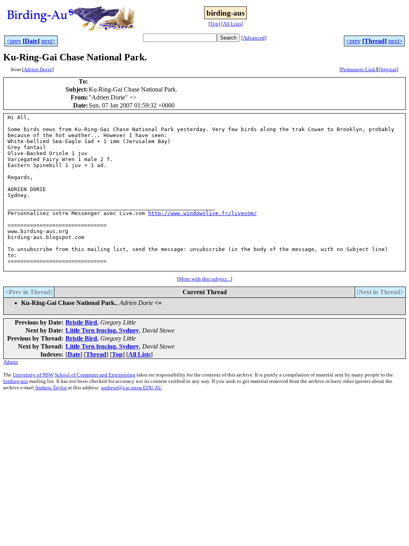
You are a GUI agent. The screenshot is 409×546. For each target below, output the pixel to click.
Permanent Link (358, 69)
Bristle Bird (81, 322)
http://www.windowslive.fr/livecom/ (202, 213)
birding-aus (15, 381)
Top (214, 24)
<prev (13, 41)
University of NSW (33, 375)
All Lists (232, 24)
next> (48, 41)
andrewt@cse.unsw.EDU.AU (131, 388)
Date (31, 41)
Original (388, 69)
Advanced (254, 38)
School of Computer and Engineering (95, 375)
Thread (374, 41)
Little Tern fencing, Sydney (102, 330)
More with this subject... (204, 279)
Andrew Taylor (51, 388)
